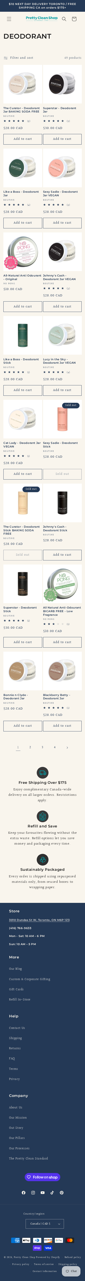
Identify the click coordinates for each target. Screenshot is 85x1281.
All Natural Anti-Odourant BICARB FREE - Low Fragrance (62, 611)
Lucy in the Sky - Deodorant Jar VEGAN (59, 361)
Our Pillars (17, 1138)
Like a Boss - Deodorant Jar (21, 193)
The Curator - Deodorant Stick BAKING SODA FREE (21, 530)
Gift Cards (16, 989)
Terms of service (44, 1264)
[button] (9, 19)
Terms (13, 1069)
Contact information (45, 1271)
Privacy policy (20, 1264)
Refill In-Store (20, 999)
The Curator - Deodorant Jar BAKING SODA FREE (21, 109)
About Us (15, 1107)
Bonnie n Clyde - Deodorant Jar (15, 696)
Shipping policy (67, 1264)
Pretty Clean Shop (24, 1257)
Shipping (15, 1038)
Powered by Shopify (48, 1257)
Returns (15, 1048)
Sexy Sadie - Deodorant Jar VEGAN (60, 193)
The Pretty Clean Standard (28, 1158)
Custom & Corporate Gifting (29, 979)
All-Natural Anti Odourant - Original (22, 277)
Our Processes (19, 1148)
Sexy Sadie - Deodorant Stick (60, 444)
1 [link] (18, 747)
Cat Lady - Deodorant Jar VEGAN (22, 444)
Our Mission (18, 1117)
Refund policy (73, 1257)
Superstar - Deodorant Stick (20, 609)
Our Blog (15, 969)
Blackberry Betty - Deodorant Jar (56, 696)
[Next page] (67, 748)
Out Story (16, 1128)
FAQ (12, 1058)
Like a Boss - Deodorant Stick (21, 361)
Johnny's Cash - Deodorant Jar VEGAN (59, 277)
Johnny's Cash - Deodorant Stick (55, 528)
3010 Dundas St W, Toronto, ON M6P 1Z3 (39, 920)
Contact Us (17, 1028)
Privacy (14, 1079)
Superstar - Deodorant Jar (60, 109)
